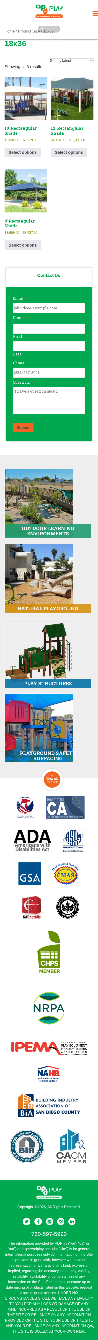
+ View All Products (52, 778)
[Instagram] (60, 1221)
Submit (23, 427)
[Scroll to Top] (91, 1326)
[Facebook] (38, 1221)
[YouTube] (49, 1221)
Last (17, 354)
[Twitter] (26, 1221)
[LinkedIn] (71, 1221)
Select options (23, 152)
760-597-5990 (49, 1234)
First (17, 336)
